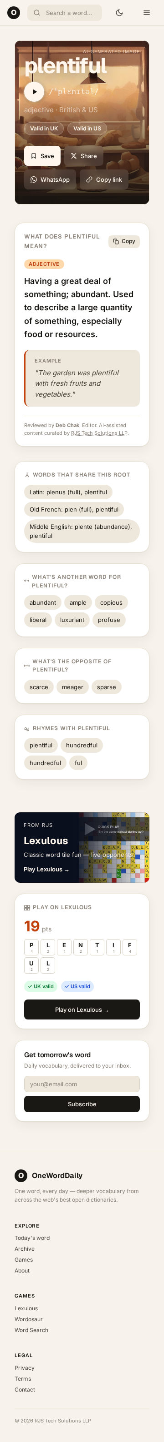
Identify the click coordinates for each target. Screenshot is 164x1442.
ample (78, 602)
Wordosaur (29, 1319)
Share (89, 155)
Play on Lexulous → (82, 1009)
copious (111, 602)
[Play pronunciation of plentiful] (34, 92)
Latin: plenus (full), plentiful (68, 492)
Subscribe (82, 1104)
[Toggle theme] (119, 13)
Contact (25, 1389)
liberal (38, 619)
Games (24, 1259)
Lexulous (26, 1308)
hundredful (81, 745)
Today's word (32, 1237)
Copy (128, 241)
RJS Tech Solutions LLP (99, 433)
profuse (109, 619)
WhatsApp (55, 179)
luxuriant (72, 619)
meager (72, 687)
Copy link (109, 179)
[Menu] (147, 13)
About (22, 1270)
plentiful (41, 745)
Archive (25, 1248)
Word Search (31, 1330)
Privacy (25, 1367)
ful (78, 762)
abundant (43, 602)
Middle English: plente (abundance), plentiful (81, 531)
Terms (23, 1378)
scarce (39, 687)
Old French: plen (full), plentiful (74, 509)
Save (47, 155)
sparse (106, 687)
